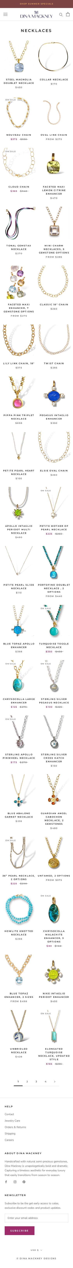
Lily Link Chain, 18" (19, 363)
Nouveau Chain (19, 135)
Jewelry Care (12, 1121)
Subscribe (19, 1230)
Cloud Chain (19, 186)
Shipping (10, 1133)
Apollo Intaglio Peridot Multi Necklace (19, 529)
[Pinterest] (24, 1181)
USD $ (35, 1250)
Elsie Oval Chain (54, 470)
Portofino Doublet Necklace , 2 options (54, 588)
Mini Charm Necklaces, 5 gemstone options (54, 249)
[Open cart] (67, 14)
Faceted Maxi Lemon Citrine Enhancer (54, 190)
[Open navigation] (5, 14)
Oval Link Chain (54, 135)
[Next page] (54, 1081)
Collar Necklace (54, 79)
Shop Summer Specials (36, 4)
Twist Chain (54, 363)
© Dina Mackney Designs (36, 1258)
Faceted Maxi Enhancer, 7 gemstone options (19, 308)
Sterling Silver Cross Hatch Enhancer (54, 758)
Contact (9, 1114)
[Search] (61, 14)
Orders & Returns (15, 1127)
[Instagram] (15, 1181)
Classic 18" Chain (54, 304)
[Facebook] (6, 1181)
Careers (9, 1140)
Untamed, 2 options (54, 875)
